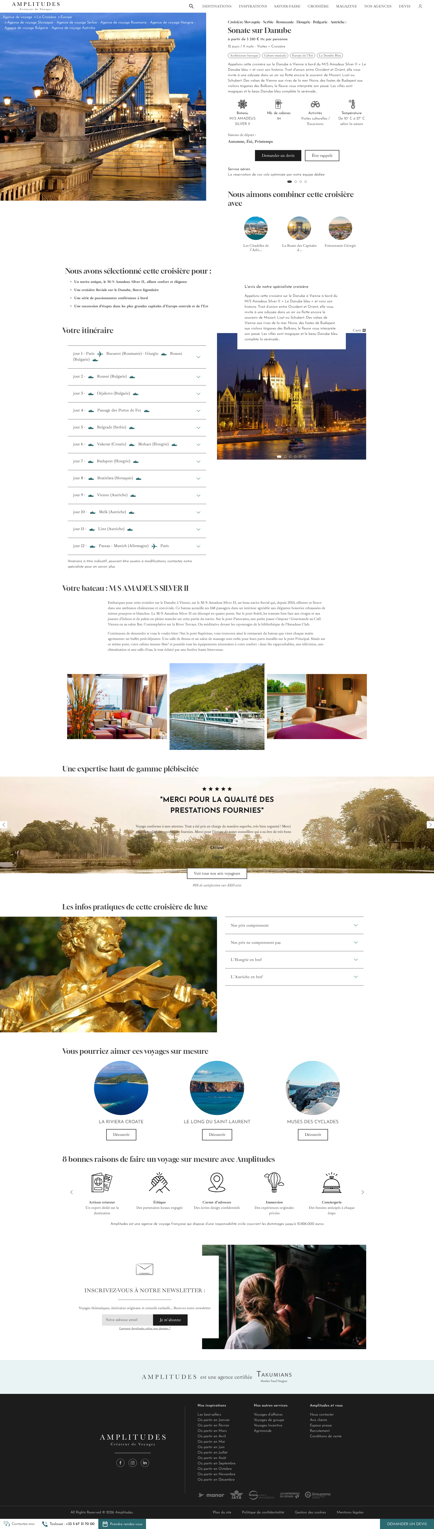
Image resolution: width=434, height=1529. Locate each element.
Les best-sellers (209, 1414)
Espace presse (321, 1425)
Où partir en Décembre (216, 1480)
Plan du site (222, 1512)
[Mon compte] (420, 6)
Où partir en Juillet (212, 1452)
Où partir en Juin (211, 1447)
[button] (68, 1524)
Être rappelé (322, 155)
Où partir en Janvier (214, 1420)
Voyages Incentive (268, 1425)
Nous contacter (322, 1414)
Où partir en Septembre (217, 1463)
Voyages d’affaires (268, 1414)
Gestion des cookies (310, 1512)
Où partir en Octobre (215, 1469)
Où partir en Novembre (216, 1474)
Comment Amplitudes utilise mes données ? (144, 1328)
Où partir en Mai (211, 1442)
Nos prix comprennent (250, 925)
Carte (357, 330)
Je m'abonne (170, 1319)
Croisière (318, 6)
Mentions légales (350, 1512)
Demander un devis (407, 1524)
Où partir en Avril (212, 1436)
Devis (404, 6)
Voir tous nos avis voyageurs (217, 873)
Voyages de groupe (269, 1420)
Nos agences (378, 6)
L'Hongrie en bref (246, 959)
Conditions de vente (326, 1436)
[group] (256, 234)
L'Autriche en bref (247, 976)
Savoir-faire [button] (287, 6)
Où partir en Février (213, 1425)
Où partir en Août (212, 1458)
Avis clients (318, 1420)
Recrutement (320, 1431)
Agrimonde (262, 1431)
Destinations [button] (216, 6)
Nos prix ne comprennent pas (256, 942)
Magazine (346, 6)
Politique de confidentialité (263, 1512)
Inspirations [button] (253, 6)
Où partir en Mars (212, 1431)
